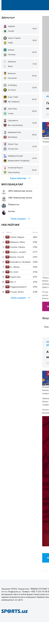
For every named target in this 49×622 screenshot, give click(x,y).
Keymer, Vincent (15, 257)
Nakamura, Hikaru (15, 242)
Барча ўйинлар (18, 178)
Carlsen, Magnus (15, 237)
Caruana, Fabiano (15, 247)
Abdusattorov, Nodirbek (18, 262)
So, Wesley (13, 267)
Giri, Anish (12, 272)
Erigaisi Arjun (13, 277)
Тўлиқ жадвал (18, 218)
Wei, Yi (11, 282)
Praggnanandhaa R (16, 287)
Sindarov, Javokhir (16, 252)
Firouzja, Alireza (15, 292)
